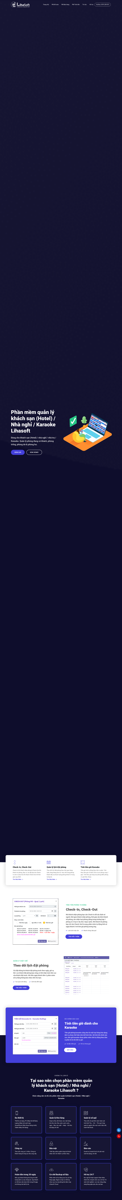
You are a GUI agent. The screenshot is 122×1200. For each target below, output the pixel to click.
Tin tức (84, 4)
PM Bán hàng (65, 4)
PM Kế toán (55, 4)
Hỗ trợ (91, 4)
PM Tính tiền (76, 4)
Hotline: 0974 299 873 (102, 4)
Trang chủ (46, 4)
